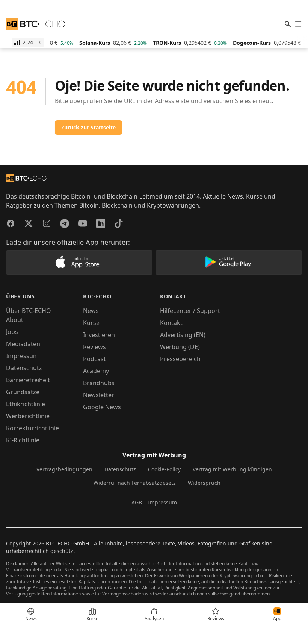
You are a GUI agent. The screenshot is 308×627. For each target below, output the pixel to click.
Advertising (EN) (182, 335)
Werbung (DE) (180, 347)
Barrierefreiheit (28, 380)
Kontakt (171, 323)
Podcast (94, 359)
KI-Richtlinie (22, 440)
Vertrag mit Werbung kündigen (232, 469)
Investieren (99, 335)
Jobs (12, 332)
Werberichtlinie (28, 416)
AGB (136, 502)
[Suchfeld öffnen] (287, 24)
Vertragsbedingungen (64, 469)
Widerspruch (204, 482)
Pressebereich (180, 359)
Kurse (91, 323)
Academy (96, 371)
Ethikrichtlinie (25, 404)
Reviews (94, 347)
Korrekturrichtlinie (32, 428)
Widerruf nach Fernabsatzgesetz (135, 482)
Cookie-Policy (164, 469)
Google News (102, 407)
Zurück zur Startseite (88, 127)
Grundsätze (22, 392)
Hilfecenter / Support (190, 311)
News (91, 311)
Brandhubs (99, 383)
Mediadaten (23, 344)
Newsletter (98, 395)
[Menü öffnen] (298, 24)
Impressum (22, 356)
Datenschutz (24, 368)
